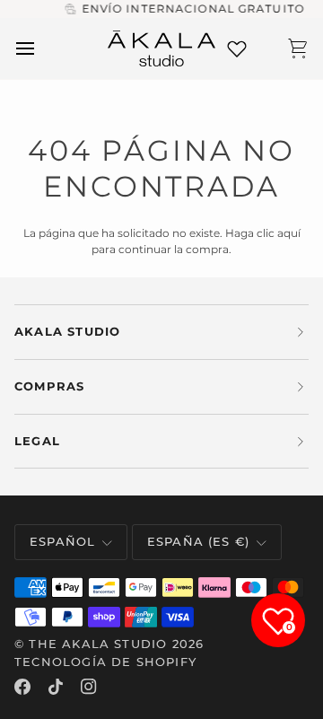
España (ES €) (198, 541)
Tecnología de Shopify (105, 661)
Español (62, 541)
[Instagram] (89, 687)
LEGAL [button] (37, 441)
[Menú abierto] (41, 49)
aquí (289, 233)
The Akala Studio (98, 643)
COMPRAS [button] (49, 386)
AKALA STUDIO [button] (67, 331)
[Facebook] (22, 687)
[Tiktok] (55, 687)
